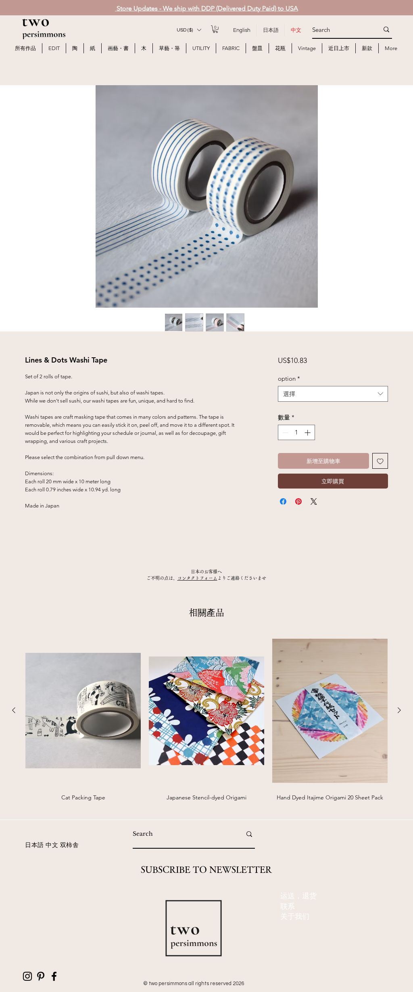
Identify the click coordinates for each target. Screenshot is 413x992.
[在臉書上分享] (283, 501)
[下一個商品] (399, 710)
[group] (206, 722)
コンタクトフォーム (197, 578)
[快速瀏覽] (83, 711)
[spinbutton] (296, 432)
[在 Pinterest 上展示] (298, 501)
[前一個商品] (14, 710)
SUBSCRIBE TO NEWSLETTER (206, 869)
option (289, 378)
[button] (189, 30)
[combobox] (333, 394)
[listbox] (189, 30)
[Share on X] (314, 501)
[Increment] (308, 432)
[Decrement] (284, 432)
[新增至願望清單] (380, 461)
